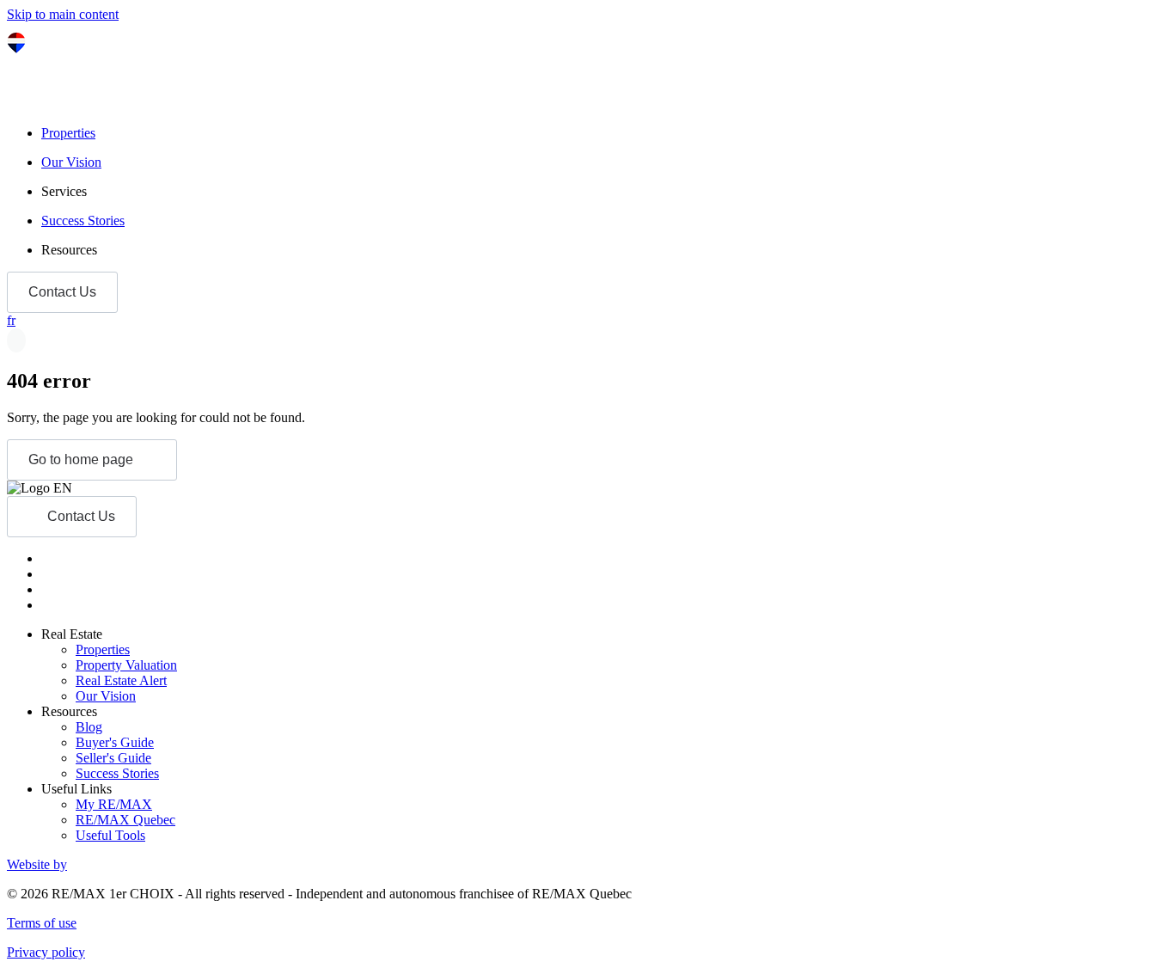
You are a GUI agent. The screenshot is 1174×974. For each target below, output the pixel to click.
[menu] (604, 191)
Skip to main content (63, 14)
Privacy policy (46, 952)
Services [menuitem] (64, 191)
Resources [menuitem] (69, 249)
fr (11, 320)
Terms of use (41, 923)
